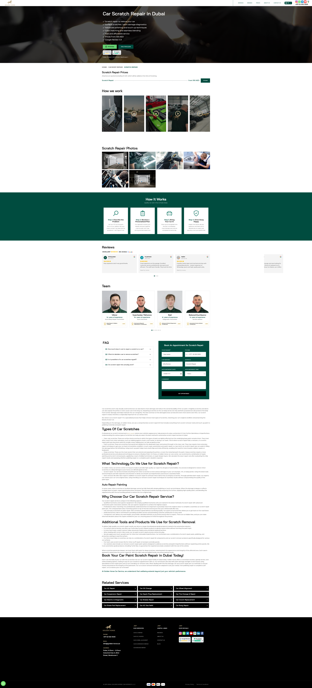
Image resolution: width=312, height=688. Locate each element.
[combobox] (188, 354)
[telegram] (302, 2)
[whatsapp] (299, 2)
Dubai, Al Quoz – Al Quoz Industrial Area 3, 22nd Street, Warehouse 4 (112, 653)
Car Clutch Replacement (185, 600)
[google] (308, 1)
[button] (154, 275)
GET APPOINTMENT (183, 393)
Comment (165, 379)
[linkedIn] (198, 633)
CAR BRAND (166, 359)
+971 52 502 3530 (301, 4)
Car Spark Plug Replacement (151, 594)
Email (105, 641)
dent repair (130, 433)
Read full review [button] (144, 270)
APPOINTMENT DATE (169, 369)
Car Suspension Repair (113, 594)
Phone (187, 350)
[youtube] (305, 2)
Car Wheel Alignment (184, 588)
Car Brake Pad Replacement (115, 605)
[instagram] (296, 2)
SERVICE (188, 359)
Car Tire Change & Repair (185, 594)
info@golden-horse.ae (111, 643)
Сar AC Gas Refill (146, 605)
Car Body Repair (115, 67)
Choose (205, 80)
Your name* (166, 350)
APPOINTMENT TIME (192, 369)
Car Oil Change (146, 588)
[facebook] (202, 633)
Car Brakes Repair (147, 600)
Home (104, 67)
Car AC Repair (109, 588)
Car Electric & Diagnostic (114, 600)
